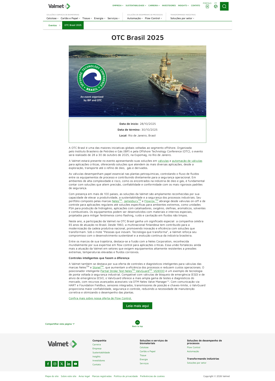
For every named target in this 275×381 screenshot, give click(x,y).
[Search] (224, 6)
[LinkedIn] (68, 364)
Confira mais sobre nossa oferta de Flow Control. (100, 298)
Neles (117, 201)
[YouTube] (75, 364)
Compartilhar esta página (58, 324)
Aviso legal (84, 376)
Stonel (98, 267)
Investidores (99, 360)
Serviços (144, 363)
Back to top (137, 326)
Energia (144, 359)
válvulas (163, 160)
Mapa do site (52, 376)
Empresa (97, 348)
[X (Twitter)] (62, 364)
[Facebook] (48, 364)
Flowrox (151, 201)
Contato (97, 364)
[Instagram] (55, 364)
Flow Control (193, 347)
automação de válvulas (187, 160)
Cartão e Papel (147, 351)
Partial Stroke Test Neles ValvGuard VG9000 (132, 271)
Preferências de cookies (152, 376)
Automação (193, 351)
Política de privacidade (126, 376)
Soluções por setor (196, 362)
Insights (96, 356)
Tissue (143, 355)
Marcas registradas (102, 376)
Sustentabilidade (101, 352)
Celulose (144, 347)
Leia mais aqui (137, 306)
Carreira (97, 344)
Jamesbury (132, 201)
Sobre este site (68, 376)
